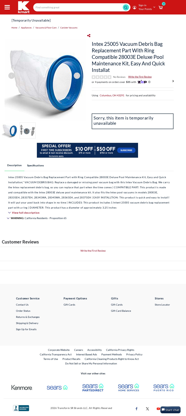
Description (14, 165)
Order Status (23, 310)
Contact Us (22, 304)
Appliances (26, 27)
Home (14, 27)
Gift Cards (69, 304)
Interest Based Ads (86, 354)
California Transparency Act (56, 354)
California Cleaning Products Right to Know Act (112, 358)
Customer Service (28, 298)
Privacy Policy (134, 354)
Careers (78, 349)
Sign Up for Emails (26, 329)
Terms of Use (50, 358)
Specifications (35, 165)
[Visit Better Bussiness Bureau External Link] (21, 407)
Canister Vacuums (68, 27)
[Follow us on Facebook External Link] (136, 408)
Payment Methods (111, 354)
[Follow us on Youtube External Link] (158, 408)
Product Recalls (71, 358)
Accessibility (94, 349)
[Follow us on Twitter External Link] (147, 408)
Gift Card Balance (121, 310)
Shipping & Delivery (27, 323)
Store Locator (162, 304)
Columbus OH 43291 (112, 95)
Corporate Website (59, 349)
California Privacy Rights (120, 349)
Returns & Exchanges (28, 316)
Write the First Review (140, 76)
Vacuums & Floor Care (45, 27)
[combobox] (81, 7)
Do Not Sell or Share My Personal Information (91, 363)
